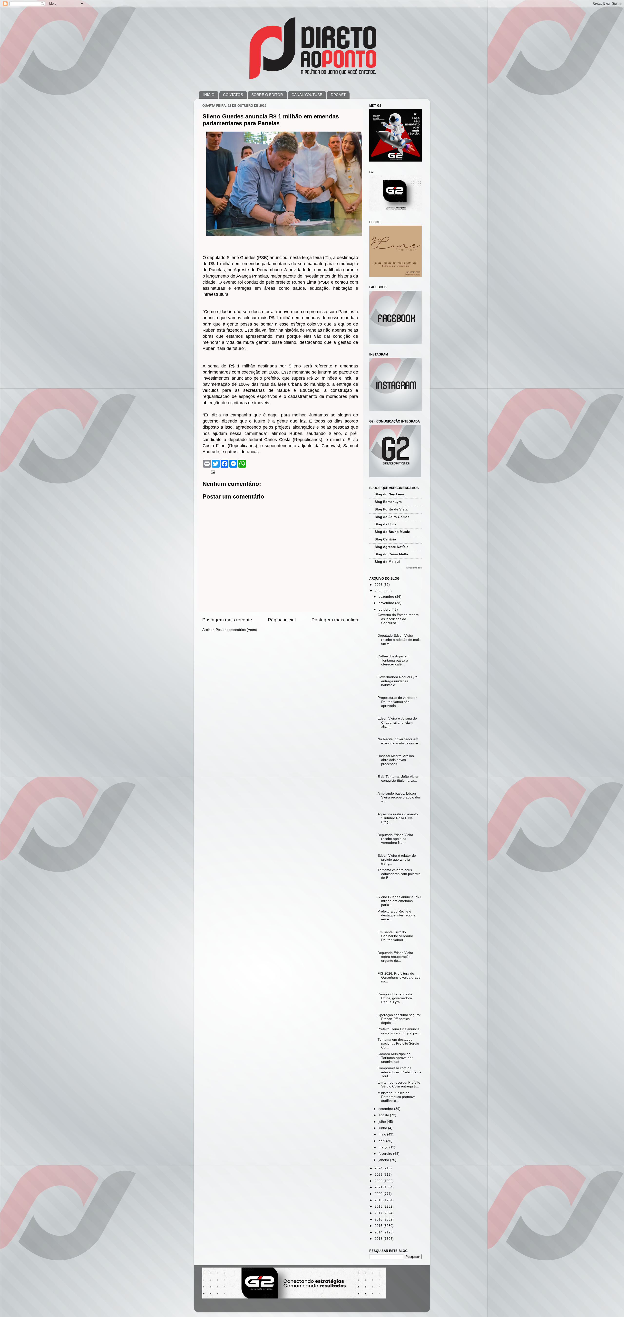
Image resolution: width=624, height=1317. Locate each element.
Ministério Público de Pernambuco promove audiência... (397, 1097)
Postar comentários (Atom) (236, 630)
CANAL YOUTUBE (307, 95)
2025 (379, 591)
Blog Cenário (385, 539)
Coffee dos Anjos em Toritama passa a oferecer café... (394, 660)
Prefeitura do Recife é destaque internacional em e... (397, 915)
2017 (379, 1213)
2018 (379, 1206)
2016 (379, 1219)
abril (382, 1141)
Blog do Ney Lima (389, 494)
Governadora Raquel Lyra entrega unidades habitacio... (398, 681)
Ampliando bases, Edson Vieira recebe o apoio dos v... (399, 797)
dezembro (387, 596)
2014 (379, 1232)
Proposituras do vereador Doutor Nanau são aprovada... (397, 701)
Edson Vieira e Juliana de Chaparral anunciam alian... (397, 722)
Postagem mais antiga (335, 619)
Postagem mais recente (227, 619)
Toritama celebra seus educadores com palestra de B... (399, 874)
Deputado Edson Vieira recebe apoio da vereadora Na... (395, 839)
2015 (379, 1226)
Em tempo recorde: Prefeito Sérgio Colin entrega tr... (399, 1084)
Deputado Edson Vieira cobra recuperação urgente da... (395, 956)
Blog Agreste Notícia (391, 547)
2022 (379, 1181)
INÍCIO (208, 95)
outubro (385, 609)
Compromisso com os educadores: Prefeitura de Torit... (399, 1072)
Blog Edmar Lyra (388, 502)
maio (383, 1134)
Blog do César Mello (391, 554)
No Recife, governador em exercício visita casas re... (399, 741)
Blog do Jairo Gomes (392, 517)
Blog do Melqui (387, 562)
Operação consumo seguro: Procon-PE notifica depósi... (399, 1019)
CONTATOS (233, 95)
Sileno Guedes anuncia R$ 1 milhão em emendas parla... (400, 901)
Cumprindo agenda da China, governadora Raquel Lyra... (395, 998)
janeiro (384, 1160)
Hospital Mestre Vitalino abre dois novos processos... (396, 760)
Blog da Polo (385, 524)
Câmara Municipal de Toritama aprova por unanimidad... (395, 1058)
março (384, 1147)
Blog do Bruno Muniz (392, 532)
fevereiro (386, 1153)
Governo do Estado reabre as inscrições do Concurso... (398, 619)
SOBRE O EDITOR (267, 95)
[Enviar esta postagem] (212, 472)
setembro (386, 1109)
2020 (379, 1194)
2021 (379, 1187)
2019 (379, 1200)
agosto (384, 1115)
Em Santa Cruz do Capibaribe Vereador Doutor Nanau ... (395, 936)
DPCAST (338, 95)
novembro (387, 603)
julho (383, 1122)
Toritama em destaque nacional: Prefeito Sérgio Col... (398, 1043)
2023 (379, 1174)
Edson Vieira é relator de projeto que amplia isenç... (397, 859)
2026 (379, 584)
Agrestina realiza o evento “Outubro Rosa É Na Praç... (398, 818)
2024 (379, 1168)
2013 (379, 1238)
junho (383, 1128)
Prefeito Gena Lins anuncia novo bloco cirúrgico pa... (399, 1031)
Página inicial (282, 619)
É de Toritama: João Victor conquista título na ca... (398, 778)
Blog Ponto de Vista (391, 509)
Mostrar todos (414, 567)
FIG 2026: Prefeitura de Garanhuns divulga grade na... (399, 977)
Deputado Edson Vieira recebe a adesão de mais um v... (399, 639)
